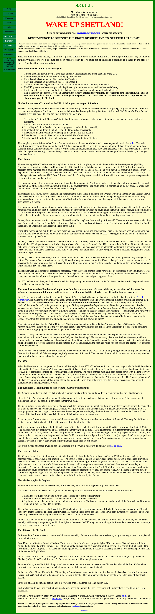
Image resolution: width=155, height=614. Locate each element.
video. (133, 143)
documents (57, 598)
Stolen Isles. (116, 446)
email (124, 596)
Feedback (76, 606)
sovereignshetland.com (88, 33)
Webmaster (84, 610)
